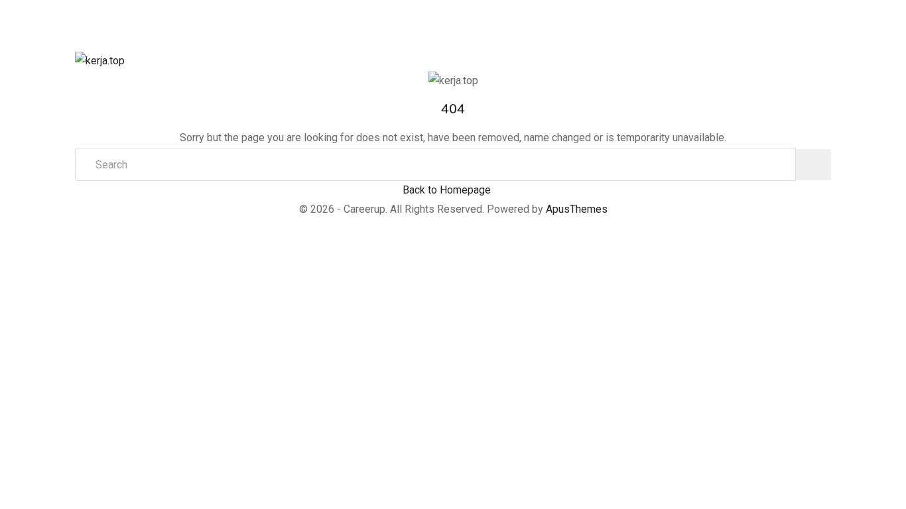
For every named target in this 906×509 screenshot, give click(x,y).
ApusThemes (577, 209)
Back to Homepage (447, 190)
